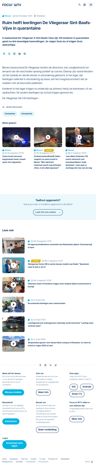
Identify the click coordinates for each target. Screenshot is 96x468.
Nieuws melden (13, 392)
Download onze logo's (14, 444)
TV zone (42, 459)
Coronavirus (10, 114)
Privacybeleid (43, 462)
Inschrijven (11, 421)
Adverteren (14, 459)
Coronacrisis (26, 114)
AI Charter (19, 462)
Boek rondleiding (47, 430)
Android (86, 387)
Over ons (24, 459)
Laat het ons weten (45, 212)
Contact (33, 459)
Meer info (43, 392)
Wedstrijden (65, 459)
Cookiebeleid (30, 462)
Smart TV (77, 394)
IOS (74, 387)
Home (4, 459)
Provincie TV (53, 459)
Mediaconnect (7, 462)
